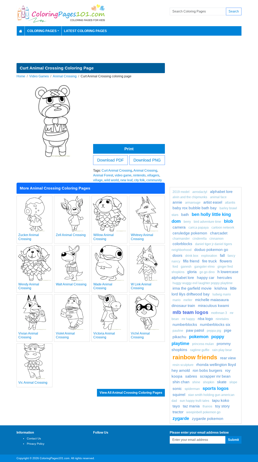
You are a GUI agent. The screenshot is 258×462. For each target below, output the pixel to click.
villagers (153, 175)
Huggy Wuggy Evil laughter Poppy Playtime (203, 283)
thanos (207, 406)
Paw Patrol (195, 330)
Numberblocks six (215, 324)
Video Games (39, 76)
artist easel (212, 202)
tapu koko (220, 400)
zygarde (181, 418)
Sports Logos (216, 388)
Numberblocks (185, 324)
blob (228, 221)
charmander (181, 238)
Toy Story (222, 406)
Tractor (178, 412)
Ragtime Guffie (199, 350)
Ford (175, 266)
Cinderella (199, 238)
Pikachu (179, 337)
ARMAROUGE (193, 202)
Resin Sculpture (183, 365)
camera (179, 227)
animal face (218, 197)
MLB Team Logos (190, 312)
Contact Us (34, 438)
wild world (111, 180)
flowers (226, 261)
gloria (192, 272)
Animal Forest (103, 175)
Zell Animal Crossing (71, 235)
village (98, 180)
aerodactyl (199, 192)
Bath (185, 214)
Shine (196, 382)
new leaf (126, 180)
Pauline (178, 330)
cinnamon (216, 238)
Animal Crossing (65, 76)
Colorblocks (182, 244)
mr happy (188, 319)
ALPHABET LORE (221, 192)
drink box (191, 255)
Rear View (228, 358)
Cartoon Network (222, 227)
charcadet (218, 233)
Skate (222, 382)
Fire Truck (209, 261)
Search (234, 11)
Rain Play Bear (222, 350)
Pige (227, 330)
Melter (187, 300)
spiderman (192, 389)
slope (233, 382)
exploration (209, 255)
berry (187, 221)
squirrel (179, 395)
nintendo (139, 175)
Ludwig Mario (221, 294)
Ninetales (222, 319)
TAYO (176, 406)
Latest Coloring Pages (85, 31)
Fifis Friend (191, 261)
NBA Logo (205, 319)
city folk (139, 180)
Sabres (191, 376)
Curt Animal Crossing (117, 170)
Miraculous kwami (213, 306)
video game (123, 175)
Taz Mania (191, 406)
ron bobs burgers (207, 370)
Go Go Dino (207, 272)
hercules (224, 278)
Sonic (177, 388)
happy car (205, 278)
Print (129, 149)
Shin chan (181, 382)
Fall (222, 255)
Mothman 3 (219, 313)
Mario (177, 300)
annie (177, 202)
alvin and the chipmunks (190, 197)
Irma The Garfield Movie (192, 288)
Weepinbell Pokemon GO (203, 412)
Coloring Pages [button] (42, 31)
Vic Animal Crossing (32, 382)
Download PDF (110, 160)
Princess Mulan (203, 344)
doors (177, 255)
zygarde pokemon (207, 418)
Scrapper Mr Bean (215, 376)
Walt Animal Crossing (71, 284)
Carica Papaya (198, 227)
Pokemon (198, 336)
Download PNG (147, 160)
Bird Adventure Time (207, 221)
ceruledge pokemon (190, 233)
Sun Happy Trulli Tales (194, 400)
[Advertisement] (129, 49)
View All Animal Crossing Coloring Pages (131, 392)
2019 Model (181, 192)
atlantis (230, 202)
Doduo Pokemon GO (211, 250)
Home (21, 76)
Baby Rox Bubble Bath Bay (195, 208)
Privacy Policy (35, 443)
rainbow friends (195, 357)
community (154, 180)
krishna (220, 288)
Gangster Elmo (204, 266)
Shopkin (208, 382)
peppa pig (214, 330)
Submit (233, 439)
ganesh (186, 266)
